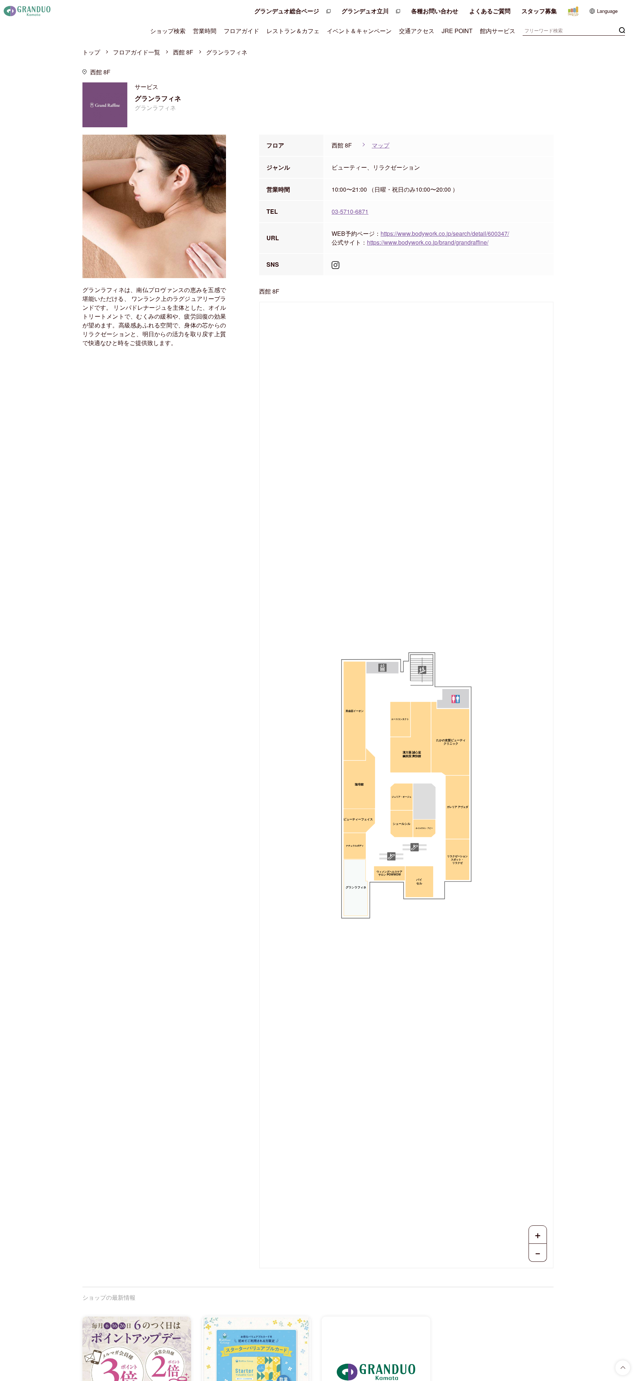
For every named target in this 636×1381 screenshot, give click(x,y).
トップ (91, 52)
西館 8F (183, 52)
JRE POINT (457, 30)
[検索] (622, 29)
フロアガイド (241, 30)
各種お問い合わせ (434, 11)
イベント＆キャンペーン (359, 30)
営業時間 (204, 30)
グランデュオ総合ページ (286, 11)
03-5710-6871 (350, 211)
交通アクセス (416, 30)
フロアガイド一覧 (136, 52)
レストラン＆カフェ (292, 30)
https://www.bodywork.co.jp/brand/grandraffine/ (427, 242)
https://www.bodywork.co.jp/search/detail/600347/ (445, 233)
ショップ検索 (168, 30)
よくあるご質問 (489, 11)
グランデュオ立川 (365, 11)
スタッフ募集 (539, 11)
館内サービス (497, 30)
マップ (380, 145)
